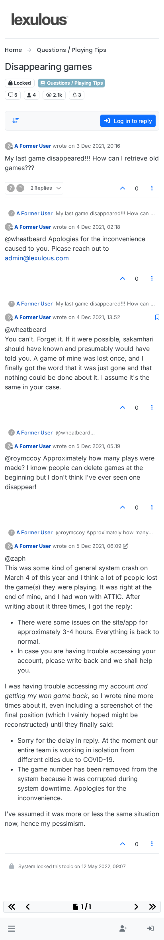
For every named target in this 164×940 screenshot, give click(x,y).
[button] (11, 929)
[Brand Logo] (40, 19)
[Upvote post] (122, 188)
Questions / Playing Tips (74, 83)
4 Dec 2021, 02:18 (98, 227)
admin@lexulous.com (37, 258)
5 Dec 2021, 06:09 (98, 546)
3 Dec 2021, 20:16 (98, 146)
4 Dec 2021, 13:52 (98, 317)
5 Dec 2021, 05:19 (98, 446)
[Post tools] (152, 188)
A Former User (32, 146)
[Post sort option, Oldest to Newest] (15, 120)
